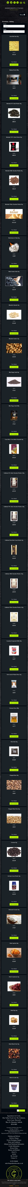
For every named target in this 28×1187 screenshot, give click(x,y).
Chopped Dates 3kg (14, 775)
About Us (14, 1152)
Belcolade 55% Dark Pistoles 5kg (14, 103)
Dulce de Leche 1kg (14, 1077)
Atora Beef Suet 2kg (14, 36)
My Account (14, 1156)
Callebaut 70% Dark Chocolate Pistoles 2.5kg (14, 506)
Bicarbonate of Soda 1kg (14, 238)
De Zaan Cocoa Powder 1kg (14, 876)
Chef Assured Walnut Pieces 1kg (14, 674)
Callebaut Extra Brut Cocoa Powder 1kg (14, 540)
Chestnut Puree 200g (14, 708)
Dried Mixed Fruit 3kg (14, 1044)
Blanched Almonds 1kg (14, 305)
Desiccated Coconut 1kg (14, 909)
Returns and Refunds (14, 1150)
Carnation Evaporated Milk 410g (14, 641)
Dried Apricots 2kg (14, 943)
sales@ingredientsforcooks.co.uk (14, 1163)
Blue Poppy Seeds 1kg (14, 372)
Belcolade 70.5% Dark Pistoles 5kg (14, 137)
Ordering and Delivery (14, 1136)
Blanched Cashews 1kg (14, 338)
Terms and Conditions (14, 1142)
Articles (14, 1154)
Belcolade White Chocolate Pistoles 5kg (14, 204)
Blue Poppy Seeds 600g (14, 406)
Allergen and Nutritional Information (14, 1144)
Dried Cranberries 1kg (14, 977)
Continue (11, 1185)
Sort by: (4, 24)
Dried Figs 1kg (14, 1010)
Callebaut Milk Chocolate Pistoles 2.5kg (14, 574)
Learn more (17, 1185)
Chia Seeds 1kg (14, 741)
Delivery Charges (14, 1138)
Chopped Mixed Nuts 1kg (14, 809)
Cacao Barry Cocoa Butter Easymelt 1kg (14, 439)
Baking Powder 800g (14, 70)
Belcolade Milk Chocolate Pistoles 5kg (14, 171)
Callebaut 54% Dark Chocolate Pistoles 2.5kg (14, 473)
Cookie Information (14, 1146)
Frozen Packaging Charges (14, 1140)
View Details (14, 62)
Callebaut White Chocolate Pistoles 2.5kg (14, 607)
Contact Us (14, 1158)
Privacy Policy (14, 1148)
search (24, 2)
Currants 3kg (14, 842)
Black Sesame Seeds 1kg (14, 271)
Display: (4, 29)
